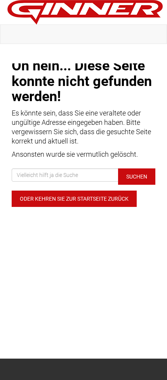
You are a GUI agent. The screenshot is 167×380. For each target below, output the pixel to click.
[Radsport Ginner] (85, 12)
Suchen (136, 176)
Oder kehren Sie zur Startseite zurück (74, 199)
